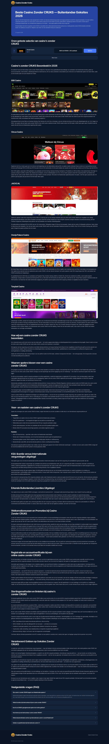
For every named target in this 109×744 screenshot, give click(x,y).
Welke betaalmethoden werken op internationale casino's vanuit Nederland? (33, 718)
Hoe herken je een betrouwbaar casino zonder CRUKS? (27, 712)
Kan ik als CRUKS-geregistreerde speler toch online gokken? (29, 707)
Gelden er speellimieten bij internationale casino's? (26, 723)
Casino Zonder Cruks (93, 735)
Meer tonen (54, 57)
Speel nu (90, 50)
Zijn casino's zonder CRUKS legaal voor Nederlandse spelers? (29, 692)
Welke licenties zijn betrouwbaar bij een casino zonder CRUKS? (29, 702)
